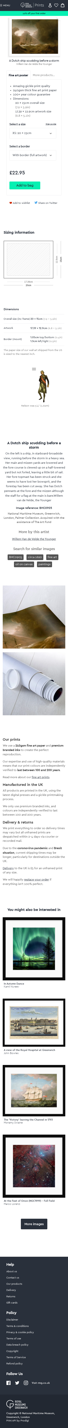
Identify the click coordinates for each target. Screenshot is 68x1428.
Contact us (12, 1277)
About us (11, 1271)
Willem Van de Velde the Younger (34, 64)
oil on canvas (24, 564)
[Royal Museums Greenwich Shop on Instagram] (26, 1384)
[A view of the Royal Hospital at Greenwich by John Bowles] (34, 1023)
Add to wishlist (21, 203)
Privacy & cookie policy (20, 1332)
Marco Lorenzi (12, 1204)
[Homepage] (33, 5)
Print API (11, 1420)
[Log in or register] (50, 5)
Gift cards (11, 1303)
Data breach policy (17, 1345)
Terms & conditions (17, 1326)
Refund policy (14, 1363)
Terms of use (13, 1338)
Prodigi (24, 1420)
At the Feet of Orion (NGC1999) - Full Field (29, 1200)
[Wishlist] (56, 5)
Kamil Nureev (11, 986)
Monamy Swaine (13, 1122)
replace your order (36, 879)
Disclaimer (12, 1320)
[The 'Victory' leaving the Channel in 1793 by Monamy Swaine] (34, 1090)
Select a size (32, 124)
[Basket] (62, 5)
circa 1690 (35, 557)
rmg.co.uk (44, 1382)
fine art (52, 557)
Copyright (12, 1351)
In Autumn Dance (14, 983)
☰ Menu (5, 5)
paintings (44, 564)
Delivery (8, 868)
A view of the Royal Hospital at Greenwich (29, 1050)
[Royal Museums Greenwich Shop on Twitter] (17, 1384)
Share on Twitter (47, 203)
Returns (10, 1296)
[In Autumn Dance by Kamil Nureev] (34, 948)
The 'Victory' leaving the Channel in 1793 (28, 1119)
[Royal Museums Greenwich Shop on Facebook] (8, 1384)
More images (34, 1224)
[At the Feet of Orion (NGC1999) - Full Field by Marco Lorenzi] (34, 1166)
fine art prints (40, 777)
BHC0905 (15, 557)
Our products (14, 1284)
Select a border (19, 146)
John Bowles (11, 1053)
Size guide (51, 124)
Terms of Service (16, 1357)
